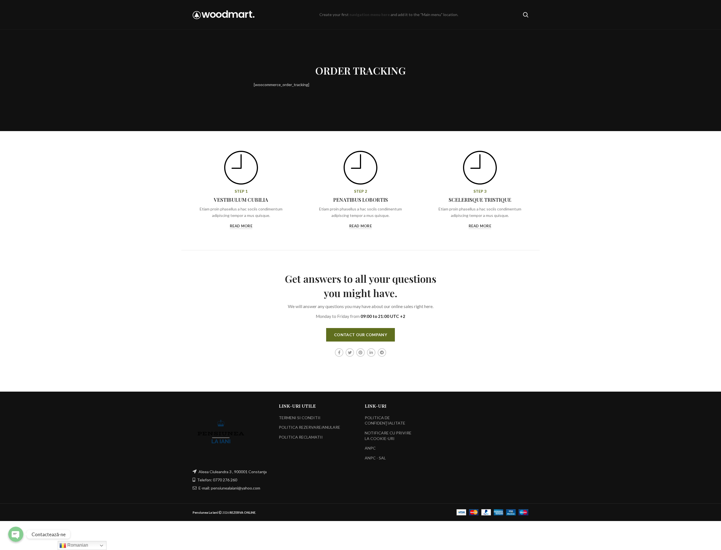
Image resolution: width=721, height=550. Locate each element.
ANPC (370, 448)
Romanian (77, 545)
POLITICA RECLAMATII (301, 437)
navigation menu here (370, 14)
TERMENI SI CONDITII (300, 417)
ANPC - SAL (375, 457)
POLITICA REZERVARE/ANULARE (309, 427)
